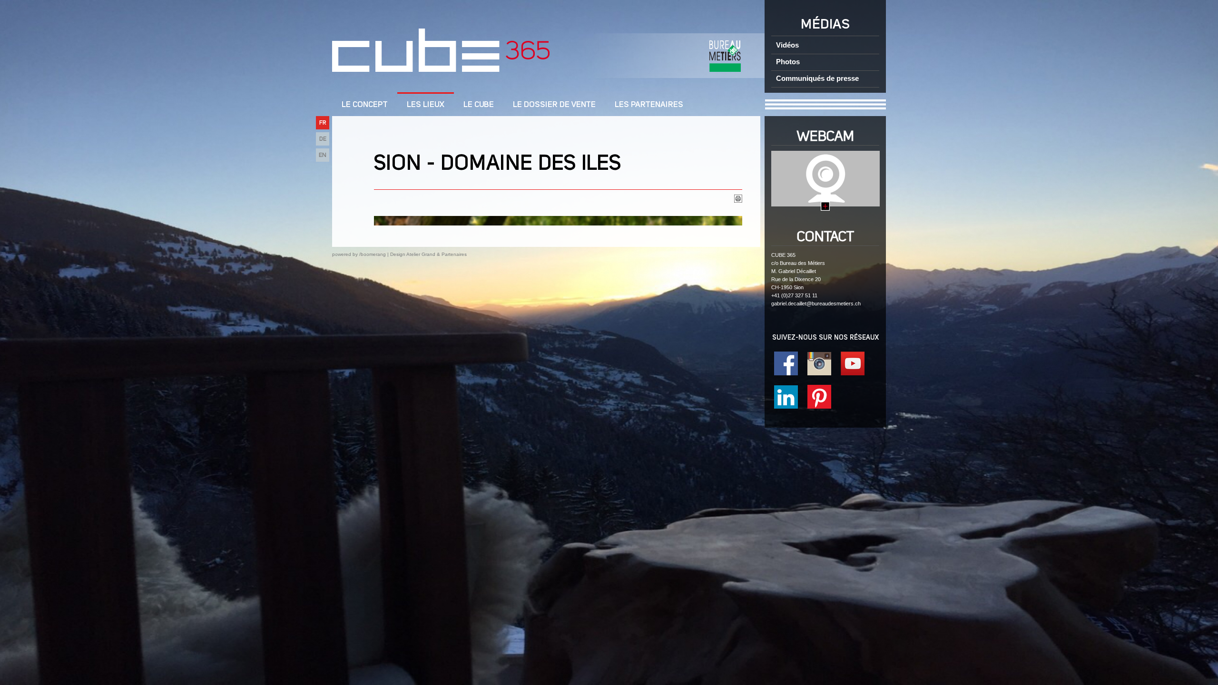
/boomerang (372, 254)
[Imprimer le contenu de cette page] (738, 200)
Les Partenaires (649, 105)
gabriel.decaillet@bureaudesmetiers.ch (816, 303)
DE (322, 139)
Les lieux (425, 105)
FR (322, 123)
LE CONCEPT (365, 105)
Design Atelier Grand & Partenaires (428, 254)
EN (322, 155)
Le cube (478, 105)
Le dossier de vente (554, 105)
